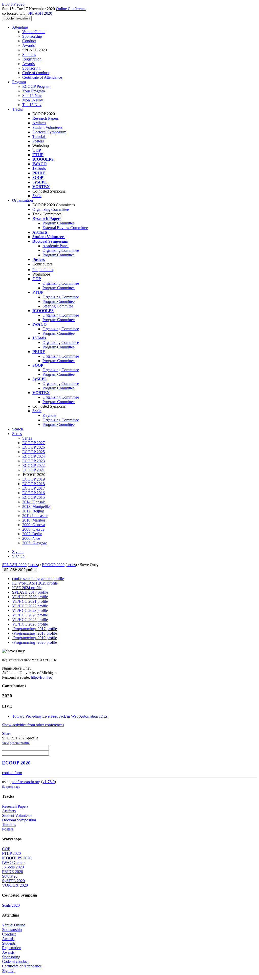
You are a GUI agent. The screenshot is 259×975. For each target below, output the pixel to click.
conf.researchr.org (26, 782)
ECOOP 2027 (33, 443)
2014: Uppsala (34, 502)
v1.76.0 (48, 782)
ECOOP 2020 (53, 565)
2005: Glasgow (34, 543)
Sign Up (8, 970)
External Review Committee (65, 227)
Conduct (29, 41)
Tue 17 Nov (31, 104)
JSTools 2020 (13, 867)
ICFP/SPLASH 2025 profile (35, 583)
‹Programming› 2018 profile (34, 633)
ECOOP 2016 (33, 493)
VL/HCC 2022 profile (30, 606)
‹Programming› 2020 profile (34, 642)
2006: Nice (31, 538)
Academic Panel (55, 246)
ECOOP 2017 (33, 488)
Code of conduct (35, 73)
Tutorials (39, 136)
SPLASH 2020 (40, 13)
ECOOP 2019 (33, 479)
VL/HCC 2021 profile (30, 601)
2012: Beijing (33, 511)
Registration (31, 59)
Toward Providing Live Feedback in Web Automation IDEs (59, 716)
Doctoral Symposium (49, 132)
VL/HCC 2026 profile (30, 624)
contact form (12, 773)
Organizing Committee (50, 209)
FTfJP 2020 (11, 853)
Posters (38, 141)
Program (19, 82)
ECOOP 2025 (33, 452)
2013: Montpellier (36, 506)
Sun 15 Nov (32, 95)
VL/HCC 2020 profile (30, 597)
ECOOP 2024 (33, 456)
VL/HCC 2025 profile (30, 619)
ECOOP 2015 (33, 497)
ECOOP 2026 (33, 447)
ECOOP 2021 (33, 470)
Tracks (17, 109)
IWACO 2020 (13, 862)
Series (27, 438)
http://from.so (41, 677)
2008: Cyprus (33, 529)
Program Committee (58, 223)
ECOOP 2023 (33, 461)
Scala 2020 (11, 905)
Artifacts (39, 123)
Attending (20, 27)
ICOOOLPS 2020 (16, 858)
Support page (11, 787)
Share (6, 733)
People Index (42, 269)
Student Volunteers (47, 127)
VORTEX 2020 (15, 885)
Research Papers (45, 118)
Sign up (18, 556)
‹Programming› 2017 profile (34, 629)
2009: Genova (33, 525)
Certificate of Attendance (42, 77)
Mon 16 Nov (32, 100)
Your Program (33, 91)
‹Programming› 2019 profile (34, 638)
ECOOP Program (36, 86)
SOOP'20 (9, 876)
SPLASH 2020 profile (19, 570)
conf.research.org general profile (38, 578)
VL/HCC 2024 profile (30, 615)
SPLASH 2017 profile (30, 592)
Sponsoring (31, 68)
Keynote (49, 415)
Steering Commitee (57, 306)
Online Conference (71, 9)
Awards (28, 45)
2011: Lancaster (35, 515)
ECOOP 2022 (33, 465)
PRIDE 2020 (12, 871)
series (33, 565)
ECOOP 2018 (33, 484)
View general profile (16, 743)
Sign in (18, 551)
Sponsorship (32, 36)
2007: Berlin (32, 534)
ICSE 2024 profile (26, 588)
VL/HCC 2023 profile (30, 610)
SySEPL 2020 (13, 881)
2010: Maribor (33, 520)
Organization (22, 200)
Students (29, 54)
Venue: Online (33, 32)
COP (6, 849)
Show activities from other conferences (33, 725)
